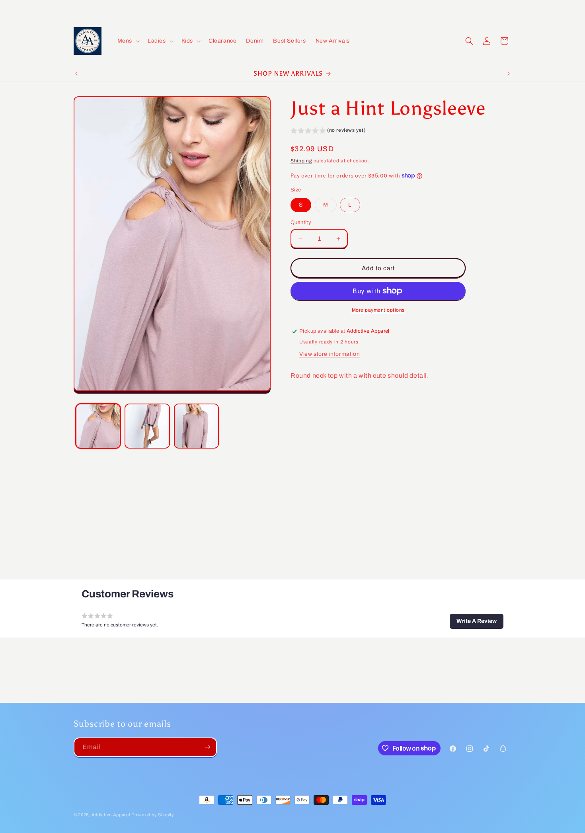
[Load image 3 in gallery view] (196, 426)
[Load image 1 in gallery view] (98, 426)
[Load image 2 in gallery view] (147, 426)
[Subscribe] (207, 747)
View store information (329, 354)
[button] (128, 41)
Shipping (301, 161)
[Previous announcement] (76, 73)
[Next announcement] (508, 73)
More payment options (378, 310)
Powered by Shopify (152, 814)
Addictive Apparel (111, 814)
